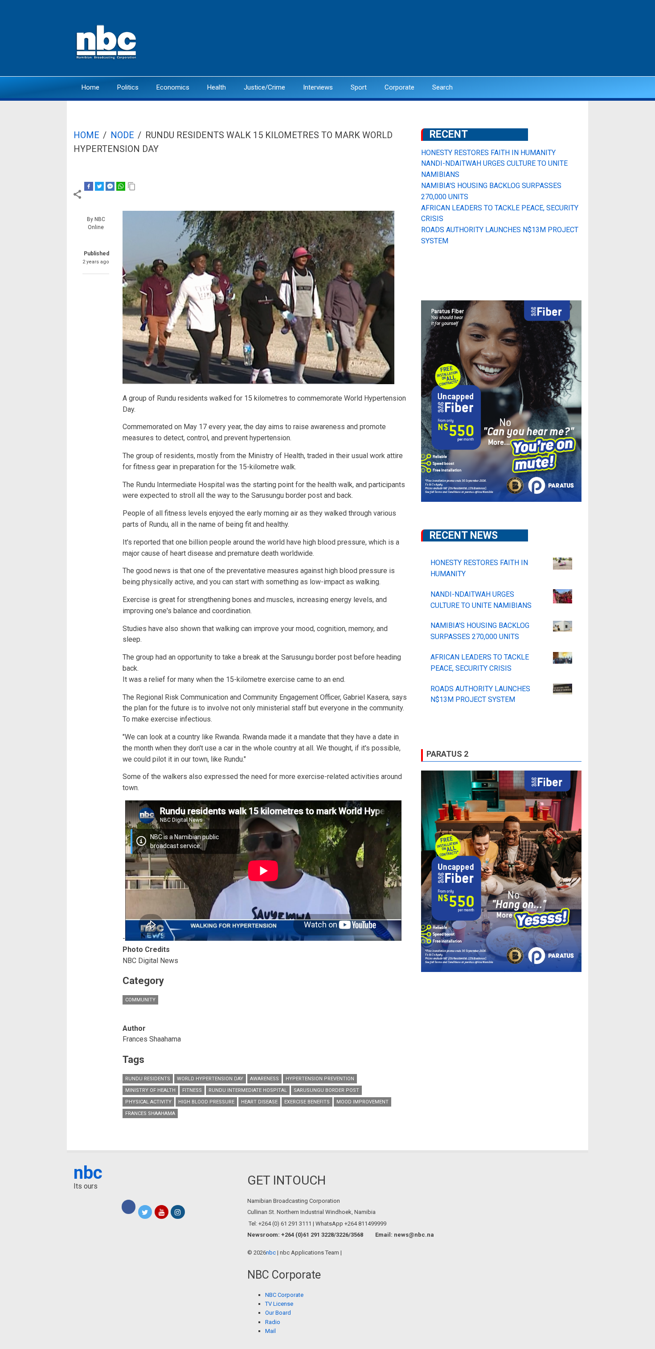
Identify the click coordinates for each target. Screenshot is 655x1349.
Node (122, 135)
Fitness (192, 1090)
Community (140, 1000)
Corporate (399, 87)
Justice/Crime (264, 87)
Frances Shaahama (150, 1113)
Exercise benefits (307, 1102)
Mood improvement (362, 1102)
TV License (279, 1303)
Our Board (278, 1312)
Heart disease (259, 1102)
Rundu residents (147, 1079)
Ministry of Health (150, 1090)
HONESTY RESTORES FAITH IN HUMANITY (488, 152)
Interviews (318, 87)
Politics (128, 87)
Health (216, 87)
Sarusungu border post (326, 1090)
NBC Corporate (284, 1295)
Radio (272, 1322)
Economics (172, 87)
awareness (264, 1079)
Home (90, 87)
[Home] (107, 41)
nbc (88, 1172)
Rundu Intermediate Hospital (248, 1090)
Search (442, 87)
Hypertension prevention (320, 1079)
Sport (359, 87)
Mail (270, 1331)
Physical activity (148, 1102)
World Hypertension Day (210, 1079)
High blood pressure (206, 1102)
